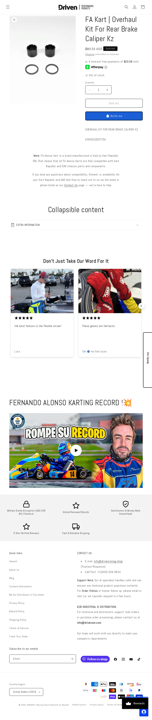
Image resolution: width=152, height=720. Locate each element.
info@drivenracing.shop (108, 561)
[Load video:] (76, 450)
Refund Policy (17, 611)
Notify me (116, 116)
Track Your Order (18, 636)
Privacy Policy (16, 603)
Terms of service (115, 704)
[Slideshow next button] (141, 306)
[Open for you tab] (143, 711)
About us (14, 569)
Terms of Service (19, 628)
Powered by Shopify (59, 705)
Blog (11, 578)
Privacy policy (97, 704)
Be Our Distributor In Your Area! (26, 594)
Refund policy (79, 704)
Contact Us (71, 185)
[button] (8, 7)
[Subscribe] (72, 658)
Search (13, 561)
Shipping (89, 54)
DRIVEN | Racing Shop (38, 705)
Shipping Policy (18, 619)
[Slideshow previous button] (11, 306)
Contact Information (20, 586)
